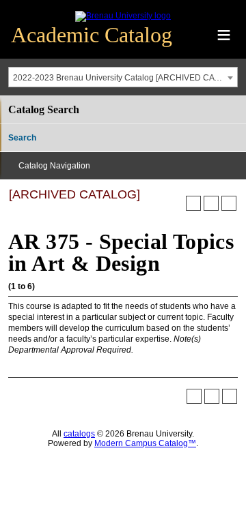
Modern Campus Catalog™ (145, 443)
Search (22, 138)
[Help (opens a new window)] (228, 203)
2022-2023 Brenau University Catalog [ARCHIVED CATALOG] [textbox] (125, 78)
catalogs (79, 434)
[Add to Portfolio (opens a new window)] (193, 203)
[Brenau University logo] (123, 15)
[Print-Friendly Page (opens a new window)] (211, 203)
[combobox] (123, 77)
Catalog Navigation (54, 166)
